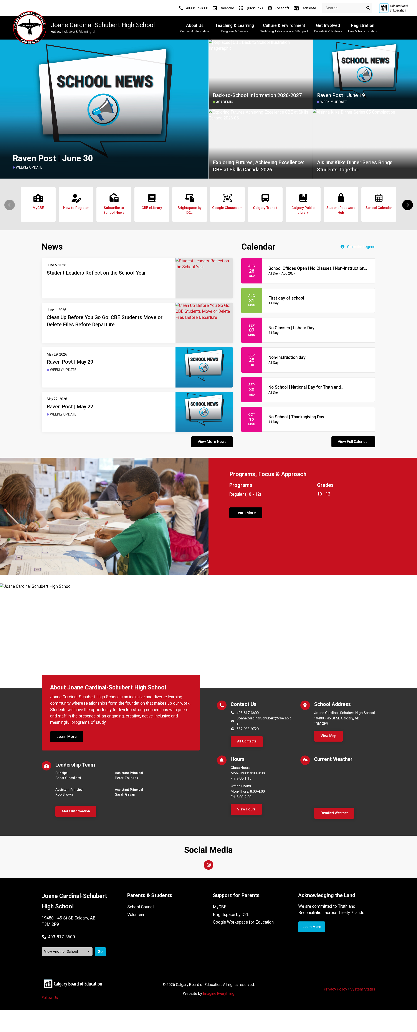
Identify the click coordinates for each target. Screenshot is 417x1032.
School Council (140, 906)
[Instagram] (208, 865)
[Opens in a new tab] (394, 8)
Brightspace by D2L (231, 914)
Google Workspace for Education (243, 922)
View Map (328, 736)
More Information (76, 811)
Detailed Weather (334, 813)
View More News (212, 441)
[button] (407, 205)
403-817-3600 (248, 713)
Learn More (246, 513)
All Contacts (246, 741)
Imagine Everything (218, 993)
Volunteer (136, 914)
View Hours (246, 809)
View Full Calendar (353, 441)
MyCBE (220, 906)
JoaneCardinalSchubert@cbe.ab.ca (264, 721)
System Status (362, 989)
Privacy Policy (335, 989)
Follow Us (50, 998)
